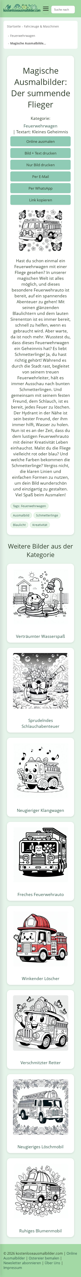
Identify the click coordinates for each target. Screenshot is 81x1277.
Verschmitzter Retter (41, 1062)
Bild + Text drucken (40, 153)
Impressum (12, 1267)
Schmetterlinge (47, 515)
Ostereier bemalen (44, 1258)
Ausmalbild (21, 515)
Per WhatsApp (40, 188)
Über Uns (52, 1263)
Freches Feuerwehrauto (40, 894)
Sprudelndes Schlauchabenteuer (40, 723)
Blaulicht (19, 525)
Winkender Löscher (40, 978)
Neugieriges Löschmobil (40, 1147)
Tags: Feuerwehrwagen (29, 506)
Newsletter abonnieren (22, 1263)
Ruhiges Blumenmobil (40, 1231)
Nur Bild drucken (40, 164)
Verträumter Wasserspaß (40, 636)
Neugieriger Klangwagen (40, 810)
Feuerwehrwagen (40, 126)
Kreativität (39, 525)
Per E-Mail (40, 176)
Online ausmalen (40, 141)
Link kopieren (40, 199)
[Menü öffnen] (46, 8)
